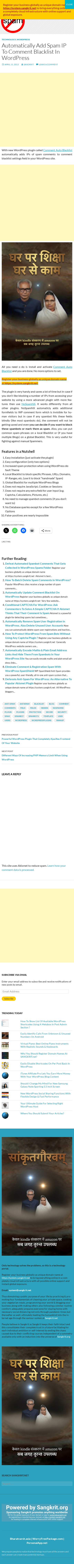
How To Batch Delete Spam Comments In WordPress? (38, 580)
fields (33, 708)
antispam (24, 704)
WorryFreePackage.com (47, 1538)
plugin (8, 712)
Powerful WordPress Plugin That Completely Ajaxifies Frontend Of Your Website (36, 738)
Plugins (20, 712)
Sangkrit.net (51, 1318)
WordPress (23, 39)
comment (64, 704)
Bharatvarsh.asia (20, 1538)
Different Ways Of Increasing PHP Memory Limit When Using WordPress (34, 755)
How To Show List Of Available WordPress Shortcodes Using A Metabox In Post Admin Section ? (43, 1024)
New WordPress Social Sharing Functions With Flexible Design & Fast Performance (45, 1095)
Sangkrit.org (63, 1336)
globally (35, 4)
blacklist (39, 704)
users (7, 720)
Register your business (16, 4)
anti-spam (10, 704)
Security (62, 712)
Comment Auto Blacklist (57, 150)
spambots (34, 716)
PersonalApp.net (37, 1542)
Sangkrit (29, 64)
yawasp (60, 720)
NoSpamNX (28, 403)
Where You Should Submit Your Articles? (42, 1113)
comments (10, 708)
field (22, 708)
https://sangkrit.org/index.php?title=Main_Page (21, 1524)
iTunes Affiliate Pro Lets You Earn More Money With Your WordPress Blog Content (45, 1075)
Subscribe (8, 998)
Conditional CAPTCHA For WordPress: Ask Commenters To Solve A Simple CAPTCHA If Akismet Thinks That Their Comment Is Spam (37, 609)
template (48, 716)
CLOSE (69, 4)
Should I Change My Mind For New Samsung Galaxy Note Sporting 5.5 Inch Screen (44, 1085)
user (60, 716)
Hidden (44, 708)
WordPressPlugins (41, 720)
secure (49, 712)
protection (35, 712)
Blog (51, 704)
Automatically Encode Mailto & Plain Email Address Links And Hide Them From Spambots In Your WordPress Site (36, 654)
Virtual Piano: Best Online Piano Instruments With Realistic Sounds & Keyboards (44, 1045)
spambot (19, 716)
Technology (9, 39)
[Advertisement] (37, 110)
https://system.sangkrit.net (16, 1277)
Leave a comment (48, 64)
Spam (7, 716)
